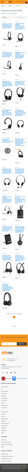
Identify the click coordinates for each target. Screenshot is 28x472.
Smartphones (4, 405)
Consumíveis (4, 407)
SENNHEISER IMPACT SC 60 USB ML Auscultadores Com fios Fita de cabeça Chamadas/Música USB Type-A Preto (20, 55)
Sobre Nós (3, 440)
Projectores (4, 393)
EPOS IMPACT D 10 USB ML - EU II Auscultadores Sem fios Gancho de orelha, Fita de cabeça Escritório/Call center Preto (20, 200)
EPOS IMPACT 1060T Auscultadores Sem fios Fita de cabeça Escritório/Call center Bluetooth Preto (7, 171)
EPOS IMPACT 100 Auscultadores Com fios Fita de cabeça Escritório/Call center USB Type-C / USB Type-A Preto (20, 258)
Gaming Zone (4, 425)
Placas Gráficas (4, 391)
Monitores (3, 421)
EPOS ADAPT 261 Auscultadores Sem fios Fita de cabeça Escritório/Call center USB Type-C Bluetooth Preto (7, 84)
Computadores (4, 398)
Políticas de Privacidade (6, 444)
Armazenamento (5, 423)
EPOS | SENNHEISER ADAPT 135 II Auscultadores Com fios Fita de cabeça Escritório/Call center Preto (7, 113)
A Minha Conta (4, 454)
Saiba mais (22, 468)
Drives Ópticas (4, 386)
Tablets (3, 403)
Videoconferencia (6, 137)
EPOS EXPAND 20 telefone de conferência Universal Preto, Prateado (7, 141)
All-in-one (3, 416)
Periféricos (3, 428)
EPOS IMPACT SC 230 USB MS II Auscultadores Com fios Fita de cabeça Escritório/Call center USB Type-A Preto (7, 199)
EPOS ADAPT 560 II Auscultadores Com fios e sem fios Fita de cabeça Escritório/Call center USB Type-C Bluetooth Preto (20, 113)
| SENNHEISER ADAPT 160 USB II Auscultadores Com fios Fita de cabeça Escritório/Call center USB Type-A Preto (20, 26)
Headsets (4, 22)
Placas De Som (4, 411)
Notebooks (3, 396)
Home (2, 6)
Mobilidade (3, 430)
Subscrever (22, 344)
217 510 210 (10, 360)
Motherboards (4, 419)
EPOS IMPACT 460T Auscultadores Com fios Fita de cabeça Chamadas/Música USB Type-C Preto (6, 257)
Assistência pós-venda (6, 458)
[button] (17, 2)
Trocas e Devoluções (6, 461)
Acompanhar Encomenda (7, 456)
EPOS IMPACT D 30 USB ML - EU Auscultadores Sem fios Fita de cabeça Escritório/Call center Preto (7, 229)
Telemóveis (4, 400)
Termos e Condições (6, 442)
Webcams (3, 414)
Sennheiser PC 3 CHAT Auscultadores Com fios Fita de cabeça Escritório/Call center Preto (20, 83)
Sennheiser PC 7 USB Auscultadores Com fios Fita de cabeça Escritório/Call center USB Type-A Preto (7, 54)
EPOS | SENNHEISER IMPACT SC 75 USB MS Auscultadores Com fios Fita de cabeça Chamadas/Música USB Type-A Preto (20, 229)
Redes (2, 432)
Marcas (10, 6)
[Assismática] (8, 2)
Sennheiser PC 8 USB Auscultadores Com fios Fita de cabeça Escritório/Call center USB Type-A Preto (7, 26)
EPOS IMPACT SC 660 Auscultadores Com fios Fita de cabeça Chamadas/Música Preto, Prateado (19, 171)
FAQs (2, 447)
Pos (2, 389)
